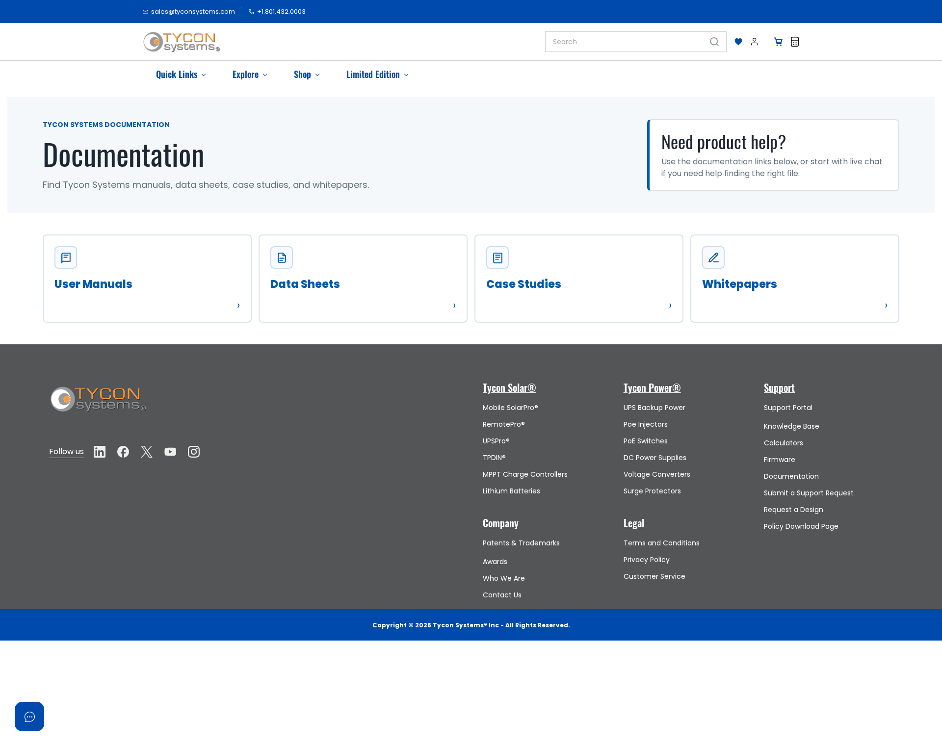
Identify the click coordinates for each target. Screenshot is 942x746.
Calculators (783, 443)
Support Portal (788, 407)
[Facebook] (123, 452)
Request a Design (793, 509)
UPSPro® (496, 441)
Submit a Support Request (809, 493)
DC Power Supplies (655, 458)
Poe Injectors (646, 424)
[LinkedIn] (99, 452)
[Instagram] (194, 452)
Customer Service (654, 576)
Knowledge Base (791, 426)
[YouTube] (170, 452)
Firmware (779, 459)
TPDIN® (494, 458)
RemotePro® (504, 424)
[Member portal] (754, 41)
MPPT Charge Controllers (525, 474)
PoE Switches (646, 441)
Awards (495, 561)
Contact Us (502, 595)
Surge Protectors (652, 491)
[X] (147, 452)
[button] (738, 41)
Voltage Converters (657, 474)
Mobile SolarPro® (510, 407)
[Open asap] (29, 716)
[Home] (98, 390)
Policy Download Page (801, 526)
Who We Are (504, 578)
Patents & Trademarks (521, 543)
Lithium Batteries (511, 491)
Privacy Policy (647, 560)
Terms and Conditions (662, 543)
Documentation (791, 476)
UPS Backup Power (654, 407)
